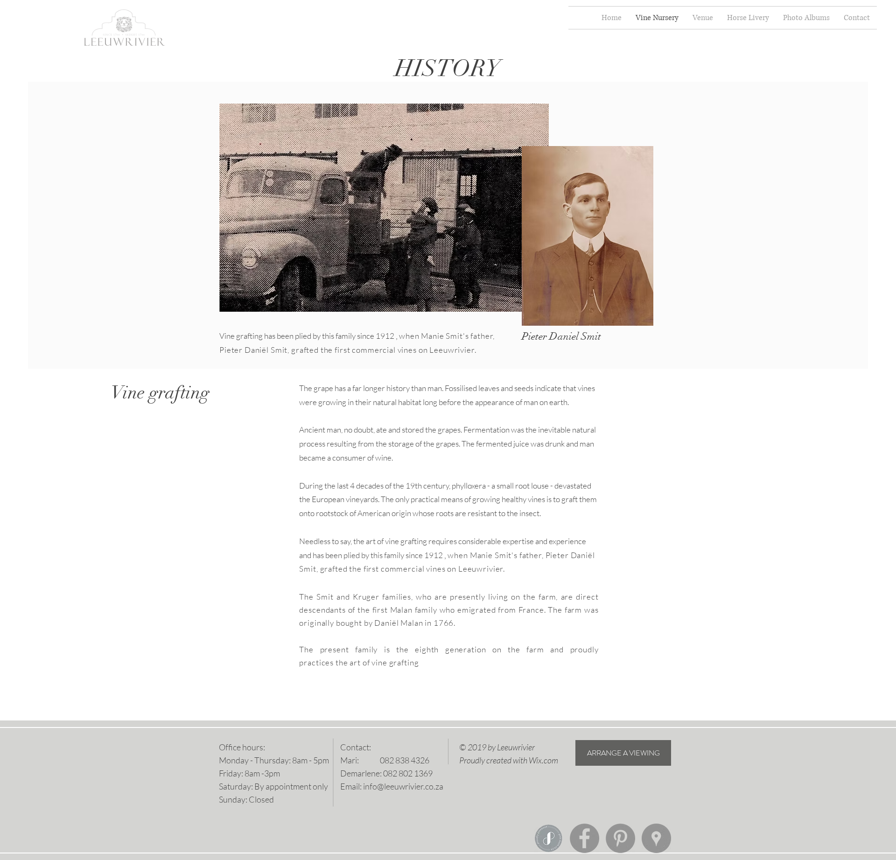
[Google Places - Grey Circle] (656, 838)
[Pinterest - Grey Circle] (620, 838)
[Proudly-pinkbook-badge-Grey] (548, 838)
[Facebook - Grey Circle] (584, 838)
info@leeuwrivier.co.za (403, 786)
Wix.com (543, 760)
